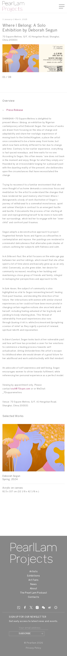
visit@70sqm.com (20, 389)
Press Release (15, 110)
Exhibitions (33, 576)
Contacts (33, 597)
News (33, 584)
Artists (33, 572)
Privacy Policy (33, 648)
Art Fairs (33, 580)
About (33, 589)
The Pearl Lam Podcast (33, 593)
